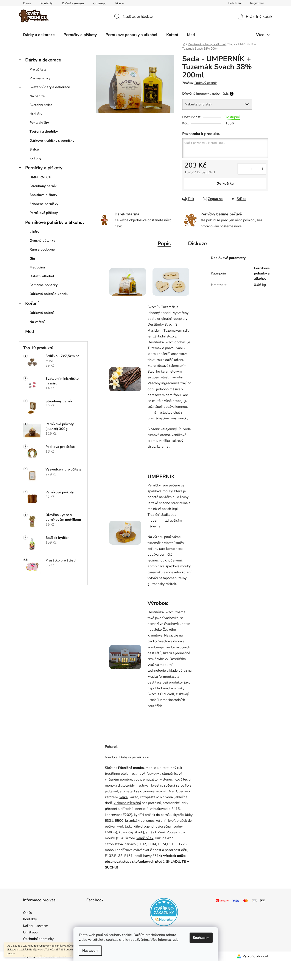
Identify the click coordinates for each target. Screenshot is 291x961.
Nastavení (90, 950)
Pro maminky (40, 78)
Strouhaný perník (43, 186)
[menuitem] (39, 34)
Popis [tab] (164, 243)
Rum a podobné (42, 249)
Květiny (35, 158)
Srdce (34, 149)
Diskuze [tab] (197, 243)
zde (176, 939)
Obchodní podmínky (38, 938)
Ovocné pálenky (42, 240)
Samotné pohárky (44, 285)
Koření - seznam (73, 3)
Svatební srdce (41, 105)
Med (29, 331)
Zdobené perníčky (44, 204)
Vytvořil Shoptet (255, 956)
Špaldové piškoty (43, 195)
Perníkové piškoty (44, 212)
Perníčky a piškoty (43, 168)
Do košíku (225, 183)
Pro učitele (38, 69)
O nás (27, 3)
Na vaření (37, 322)
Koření (32, 303)
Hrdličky (36, 113)
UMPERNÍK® (40, 177)
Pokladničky (39, 122)
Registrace (257, 3)
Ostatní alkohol (42, 276)
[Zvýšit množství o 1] (262, 168)
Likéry (34, 231)
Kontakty (46, 3)
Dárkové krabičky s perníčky (52, 140)
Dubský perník (206, 83)
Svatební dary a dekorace (50, 87)
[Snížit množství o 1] (241, 168)
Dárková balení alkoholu (49, 294)
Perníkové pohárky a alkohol (54, 222)
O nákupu (99, 3)
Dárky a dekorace (43, 60)
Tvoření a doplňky (44, 131)
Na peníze (37, 96)
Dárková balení (42, 312)
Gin (32, 258)
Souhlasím (201, 937)
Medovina (37, 267)
